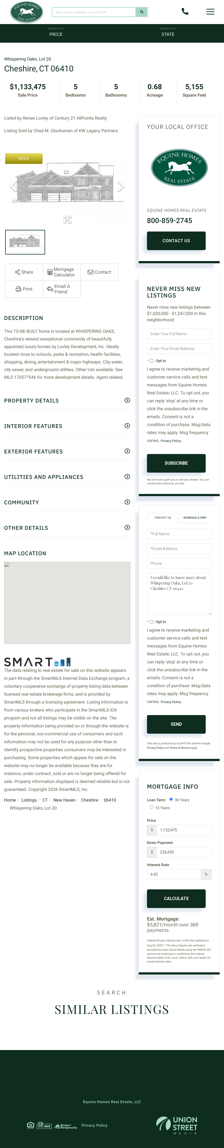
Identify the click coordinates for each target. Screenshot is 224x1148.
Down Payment (160, 843)
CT (45, 800)
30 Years (182, 800)
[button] (142, 12)
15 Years (162, 808)
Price (56, 34)
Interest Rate (158, 865)
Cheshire (89, 800)
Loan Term (156, 800)
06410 (110, 800)
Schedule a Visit (195, 517)
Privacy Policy (171, 441)
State (167, 34)
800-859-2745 (169, 221)
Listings (29, 800)
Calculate (176, 898)
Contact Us (176, 240)
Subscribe (176, 463)
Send (176, 724)
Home (10, 800)
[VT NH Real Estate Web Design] (176, 1125)
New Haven (65, 800)
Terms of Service (180, 748)
